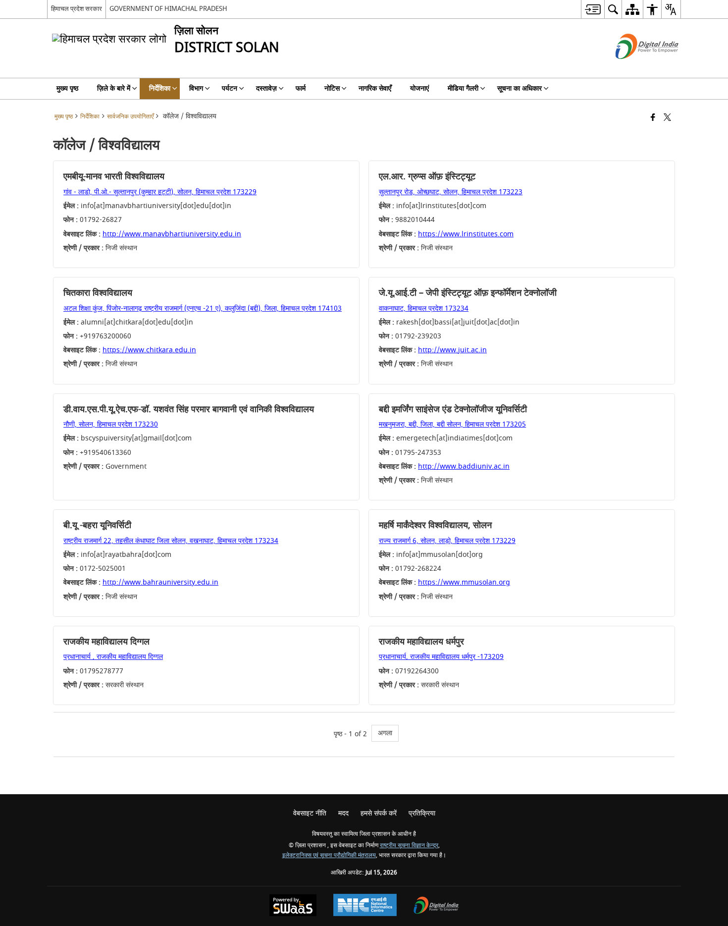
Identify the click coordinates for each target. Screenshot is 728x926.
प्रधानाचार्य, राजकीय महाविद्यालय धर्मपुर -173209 (441, 657)
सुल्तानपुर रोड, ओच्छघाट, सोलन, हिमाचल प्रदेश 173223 (450, 192)
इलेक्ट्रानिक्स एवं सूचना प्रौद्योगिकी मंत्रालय (329, 855)
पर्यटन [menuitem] (229, 88)
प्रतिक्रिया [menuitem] (422, 813)
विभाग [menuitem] (196, 88)
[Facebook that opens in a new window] (653, 118)
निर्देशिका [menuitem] (159, 88)
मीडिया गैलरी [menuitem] (463, 88)
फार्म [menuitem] (301, 88)
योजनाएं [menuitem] (419, 88)
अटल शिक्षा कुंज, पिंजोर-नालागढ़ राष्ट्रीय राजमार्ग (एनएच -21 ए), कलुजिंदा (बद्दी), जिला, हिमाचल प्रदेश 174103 (202, 308)
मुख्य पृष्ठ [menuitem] (67, 88)
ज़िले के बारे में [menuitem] (113, 88)
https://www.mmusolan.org (464, 582)
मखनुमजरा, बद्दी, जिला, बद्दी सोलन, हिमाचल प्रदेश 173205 (452, 424)
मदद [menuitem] (343, 813)
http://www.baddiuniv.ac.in (464, 466)
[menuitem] (592, 9)
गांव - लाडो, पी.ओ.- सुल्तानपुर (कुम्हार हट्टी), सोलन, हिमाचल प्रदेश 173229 (160, 192)
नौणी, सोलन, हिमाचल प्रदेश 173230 (110, 424)
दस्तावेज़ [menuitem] (266, 88)
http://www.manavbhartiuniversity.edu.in (172, 234)
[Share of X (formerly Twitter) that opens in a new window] (667, 118)
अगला (385, 733)
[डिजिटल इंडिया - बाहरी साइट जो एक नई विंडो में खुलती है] (634, 67)
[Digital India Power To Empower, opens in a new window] (436, 906)
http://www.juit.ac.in (452, 350)
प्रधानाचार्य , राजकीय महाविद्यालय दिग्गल (113, 657)
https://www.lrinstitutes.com (466, 234)
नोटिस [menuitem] (332, 88)
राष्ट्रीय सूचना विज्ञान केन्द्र (409, 845)
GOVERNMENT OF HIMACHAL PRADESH (168, 8)
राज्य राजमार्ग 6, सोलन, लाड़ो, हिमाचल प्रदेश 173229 (447, 541)
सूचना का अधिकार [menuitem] (519, 88)
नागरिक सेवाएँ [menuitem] (375, 88)
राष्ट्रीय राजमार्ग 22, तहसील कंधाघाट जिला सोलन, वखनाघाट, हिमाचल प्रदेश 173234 (170, 541)
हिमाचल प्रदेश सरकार (76, 8)
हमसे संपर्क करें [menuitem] (379, 813)
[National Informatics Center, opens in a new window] (365, 906)
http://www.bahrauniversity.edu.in (160, 582)
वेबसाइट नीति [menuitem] (309, 813)
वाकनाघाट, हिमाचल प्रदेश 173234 (423, 308)
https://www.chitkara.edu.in (149, 350)
